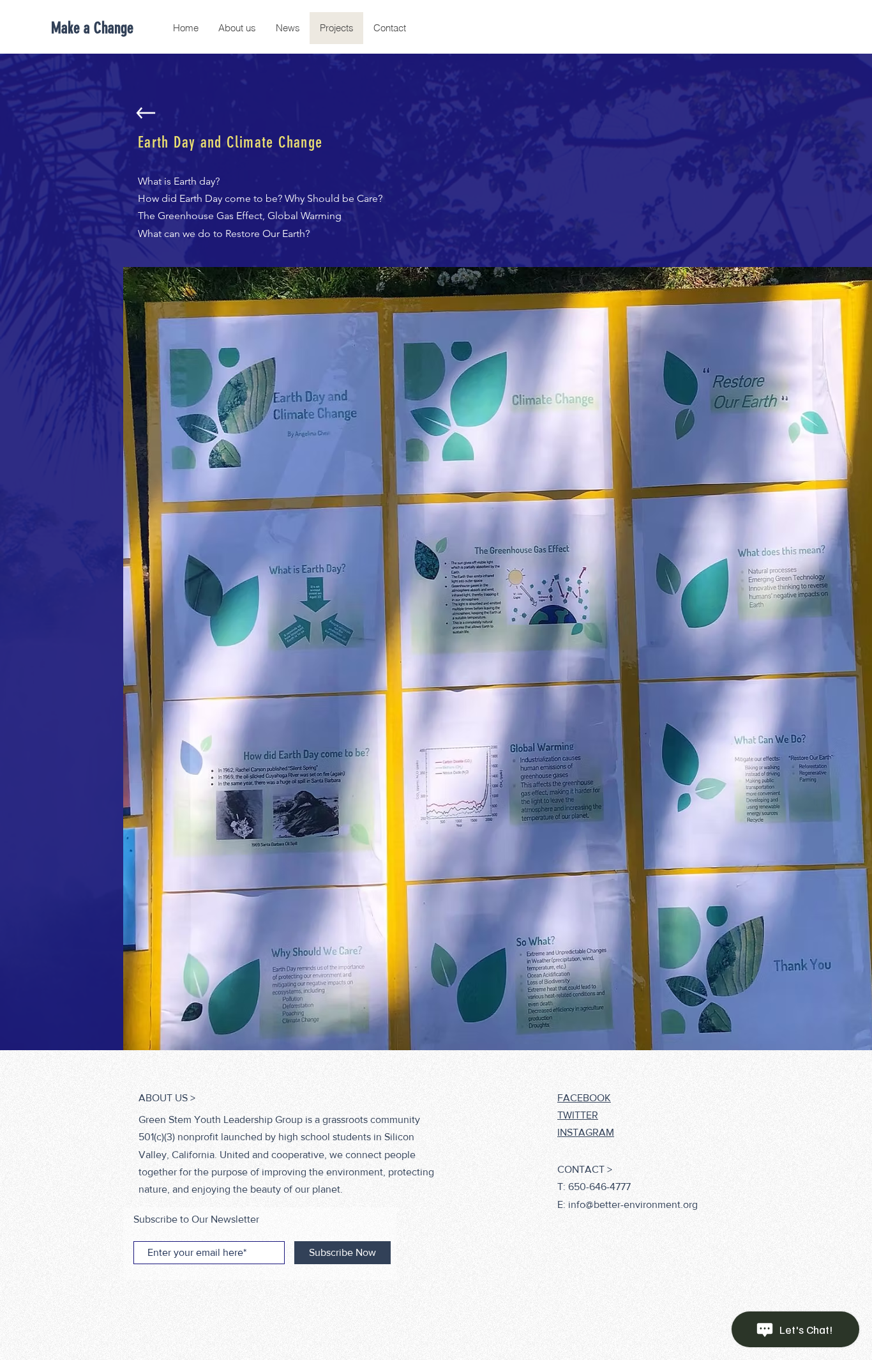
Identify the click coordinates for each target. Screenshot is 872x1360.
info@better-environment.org (633, 1204)
